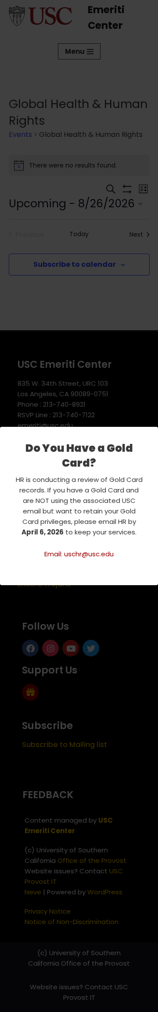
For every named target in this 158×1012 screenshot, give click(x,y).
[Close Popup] (152, 434)
